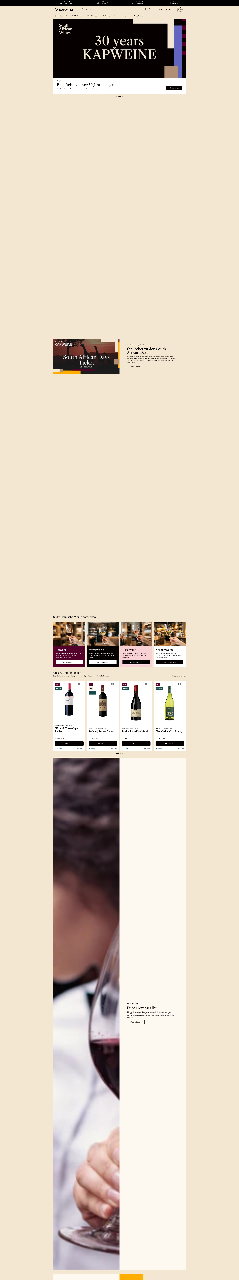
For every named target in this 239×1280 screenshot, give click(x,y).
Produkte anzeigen (179, 676)
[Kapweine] (64, 9)
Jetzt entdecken (69, 662)
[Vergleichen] (79, 684)
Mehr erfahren (135, 1022)
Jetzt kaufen (135, 367)
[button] (149, 9)
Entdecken (175, 88)
